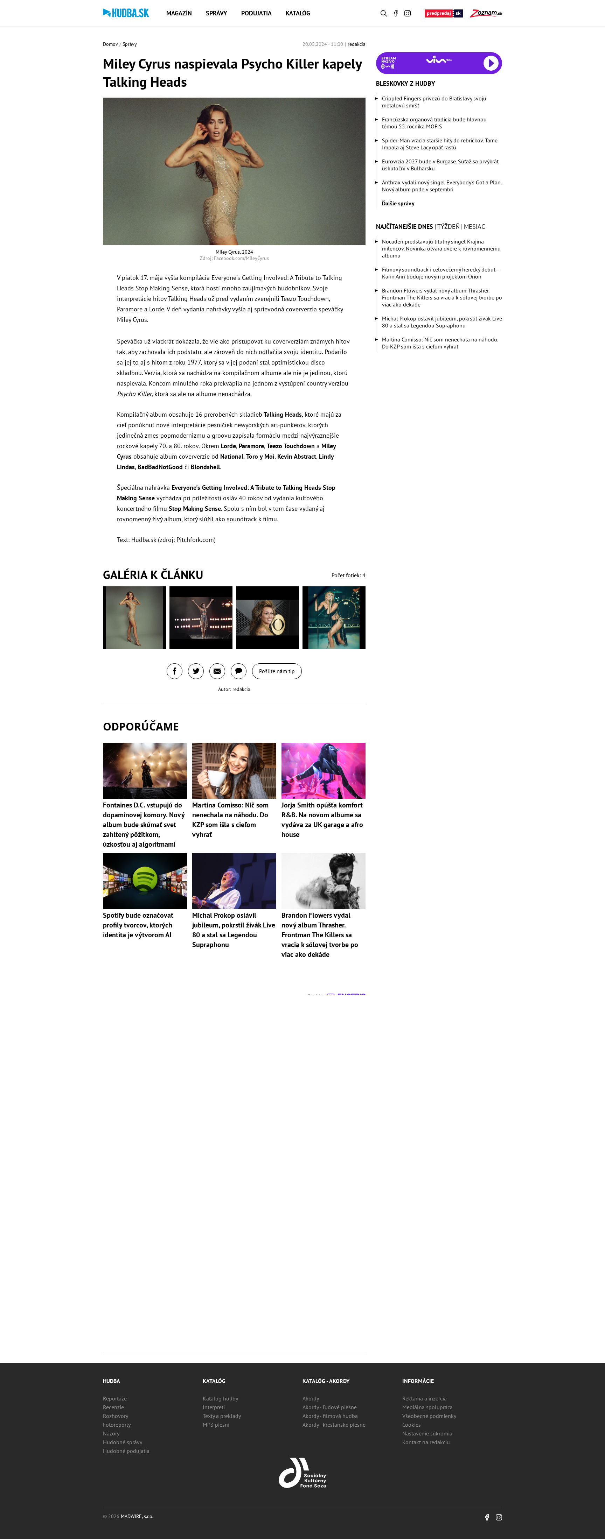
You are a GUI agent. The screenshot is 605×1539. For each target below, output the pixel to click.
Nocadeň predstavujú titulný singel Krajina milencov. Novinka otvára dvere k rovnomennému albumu (441, 248)
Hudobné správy (122, 1442)
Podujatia (256, 13)
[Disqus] (234, 1082)
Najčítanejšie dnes (404, 227)
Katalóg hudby (220, 1398)
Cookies (411, 1424)
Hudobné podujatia (126, 1450)
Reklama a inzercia (424, 1398)
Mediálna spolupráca (427, 1407)
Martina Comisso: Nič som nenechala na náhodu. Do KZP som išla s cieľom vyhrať (440, 343)
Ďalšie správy (398, 203)
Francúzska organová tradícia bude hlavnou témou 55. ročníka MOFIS (434, 123)
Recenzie (113, 1407)
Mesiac (474, 227)
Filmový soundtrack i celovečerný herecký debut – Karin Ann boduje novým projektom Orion (441, 273)
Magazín (179, 13)
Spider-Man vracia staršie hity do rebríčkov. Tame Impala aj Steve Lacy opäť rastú (440, 144)
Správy (216, 13)
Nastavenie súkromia (427, 1433)
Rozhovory (115, 1415)
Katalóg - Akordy (325, 1380)
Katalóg (298, 13)
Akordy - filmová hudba (330, 1415)
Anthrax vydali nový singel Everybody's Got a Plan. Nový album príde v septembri (441, 186)
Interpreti (214, 1407)
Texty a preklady (222, 1415)
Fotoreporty (117, 1424)
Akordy (310, 1398)
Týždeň (448, 227)
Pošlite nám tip (277, 671)
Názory (111, 1433)
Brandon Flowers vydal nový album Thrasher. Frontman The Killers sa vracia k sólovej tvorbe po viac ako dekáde (442, 297)
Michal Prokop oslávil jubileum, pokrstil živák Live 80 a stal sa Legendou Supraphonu (442, 322)
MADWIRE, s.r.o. (137, 1516)
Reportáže (115, 1398)
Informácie (418, 1380)
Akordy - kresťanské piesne (334, 1424)
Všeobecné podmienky (429, 1415)
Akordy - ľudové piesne (329, 1407)
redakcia (357, 44)
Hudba (111, 1380)
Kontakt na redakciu (426, 1442)
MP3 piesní (216, 1424)
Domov (110, 44)
